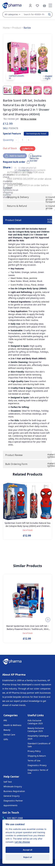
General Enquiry (12, 796)
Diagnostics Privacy (37, 765)
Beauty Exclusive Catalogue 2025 (36, 729)
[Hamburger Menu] (50, 5)
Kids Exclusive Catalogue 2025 (35, 722)
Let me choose (22, 842)
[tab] (27, 220)
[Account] (30, 5)
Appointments (10, 805)
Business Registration (14, 791)
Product (16, 27)
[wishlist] (37, 5)
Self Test (8, 781)
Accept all (27, 850)
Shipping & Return (37, 755)
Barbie (27, 27)
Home (6, 27)
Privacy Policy (34, 751)
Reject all (27, 857)
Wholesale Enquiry (13, 786)
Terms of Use (34, 760)
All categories (11, 14)
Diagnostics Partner (13, 800)
